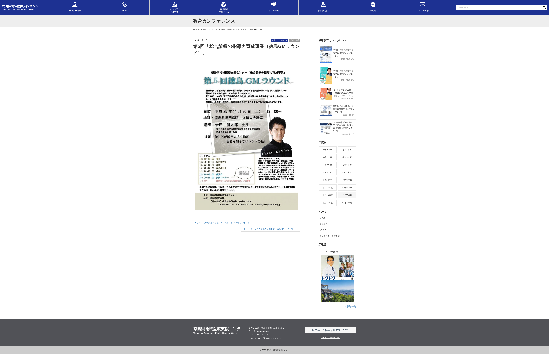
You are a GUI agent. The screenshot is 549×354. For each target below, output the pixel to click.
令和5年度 (347, 157)
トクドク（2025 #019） (332, 252)
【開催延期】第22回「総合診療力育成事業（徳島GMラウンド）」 (343, 93)
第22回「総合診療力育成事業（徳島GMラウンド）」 (343, 74)
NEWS (322, 218)
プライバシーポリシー (330, 338)
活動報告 (324, 224)
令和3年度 (347, 165)
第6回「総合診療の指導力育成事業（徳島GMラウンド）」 (269, 229)
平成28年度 (327, 187)
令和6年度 (327, 157)
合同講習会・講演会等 (330, 236)
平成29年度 (347, 180)
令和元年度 (347, 172)
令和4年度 (327, 165)
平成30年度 (327, 180)
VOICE (323, 230)
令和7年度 (347, 149)
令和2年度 (327, 172)
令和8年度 (327, 149)
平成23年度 (347, 203)
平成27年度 (347, 187)
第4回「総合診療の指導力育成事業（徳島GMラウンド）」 (223, 222)
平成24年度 (327, 203)
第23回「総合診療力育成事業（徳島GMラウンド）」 (343, 53)
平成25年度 (294, 40)
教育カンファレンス (279, 40)
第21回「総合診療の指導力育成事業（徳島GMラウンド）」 (343, 109)
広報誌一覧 (350, 306)
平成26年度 (327, 195)
